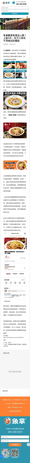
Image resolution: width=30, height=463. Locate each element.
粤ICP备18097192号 (17, 407)
